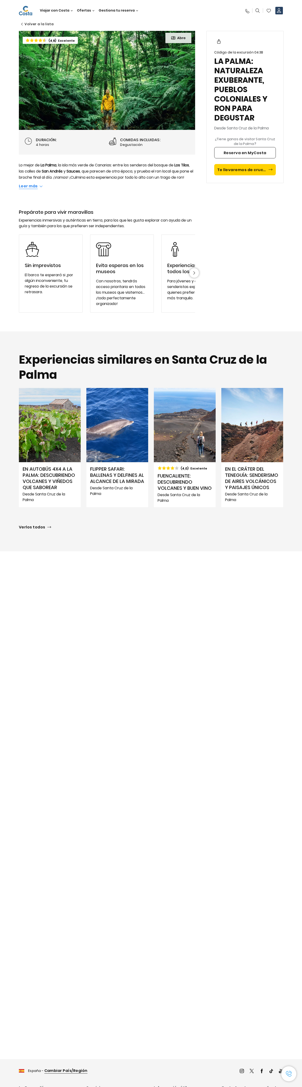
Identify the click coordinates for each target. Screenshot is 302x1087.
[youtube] (281, 1071)
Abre (181, 38)
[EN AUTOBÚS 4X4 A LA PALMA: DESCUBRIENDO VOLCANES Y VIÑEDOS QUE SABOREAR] (50, 447)
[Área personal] (279, 11)
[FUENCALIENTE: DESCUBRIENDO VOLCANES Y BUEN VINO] (185, 447)
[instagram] (242, 1071)
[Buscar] (258, 10)
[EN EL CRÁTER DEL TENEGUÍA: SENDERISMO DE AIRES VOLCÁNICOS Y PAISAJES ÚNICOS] (252, 447)
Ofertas (84, 10)
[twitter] (252, 1071)
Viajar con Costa (54, 10)
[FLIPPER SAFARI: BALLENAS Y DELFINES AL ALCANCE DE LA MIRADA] (117, 447)
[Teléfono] (247, 10)
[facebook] (262, 1071)
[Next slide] (194, 273)
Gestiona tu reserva (117, 10)
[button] (268, 10)
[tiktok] (271, 1071)
